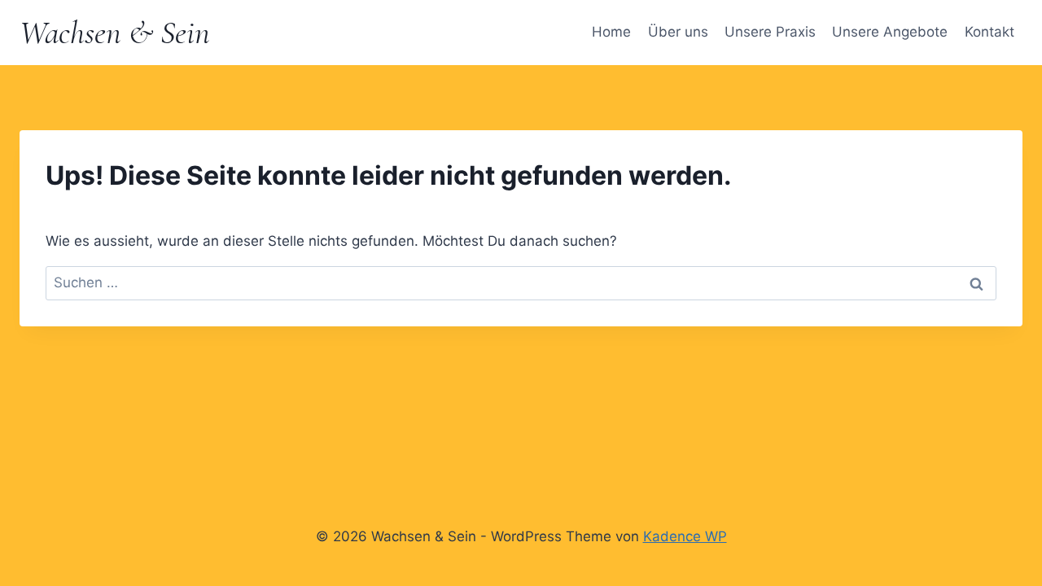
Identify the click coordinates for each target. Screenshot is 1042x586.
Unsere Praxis (770, 32)
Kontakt (989, 32)
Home (611, 32)
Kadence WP (685, 536)
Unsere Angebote (890, 32)
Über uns (678, 32)
